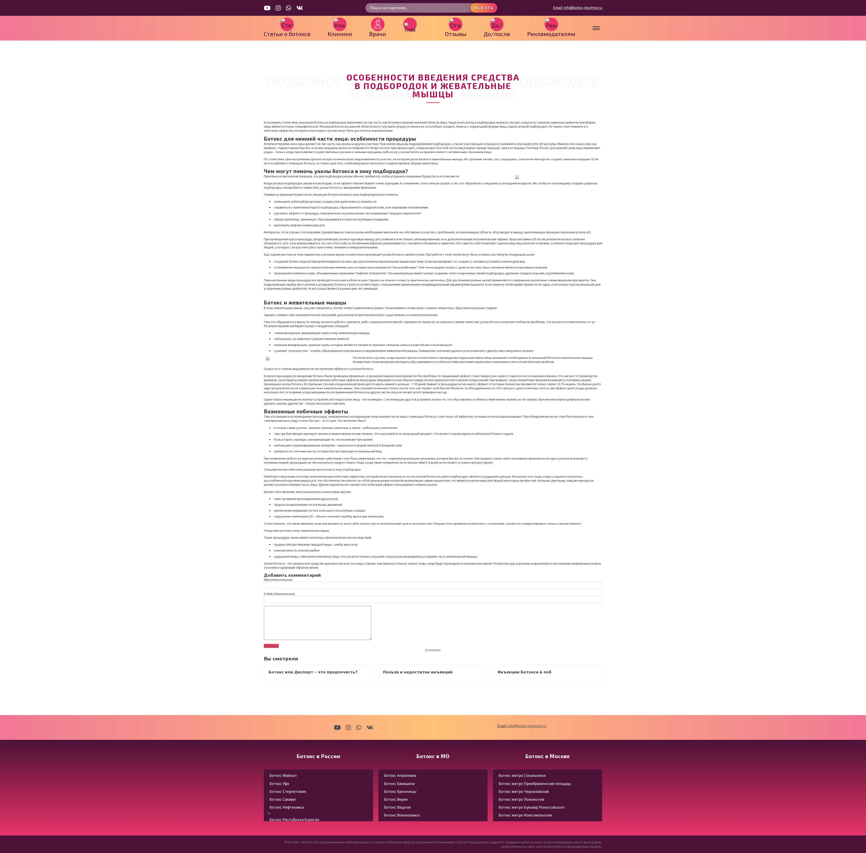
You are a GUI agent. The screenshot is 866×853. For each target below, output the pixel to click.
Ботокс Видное (397, 807)
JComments (433, 650)
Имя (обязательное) (278, 580)
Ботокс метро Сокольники (522, 775)
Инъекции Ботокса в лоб (525, 671)
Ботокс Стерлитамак (287, 791)
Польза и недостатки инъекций (418, 671)
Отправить (271, 646)
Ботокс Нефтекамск (286, 807)
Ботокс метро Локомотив (521, 799)
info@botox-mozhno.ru (583, 7)
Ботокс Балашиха (399, 783)
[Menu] (592, 28)
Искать (484, 8)
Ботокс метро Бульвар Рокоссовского (531, 807)
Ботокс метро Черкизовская (524, 791)
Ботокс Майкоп (283, 775)
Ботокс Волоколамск (402, 815)
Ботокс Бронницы (400, 791)
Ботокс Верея (396, 799)
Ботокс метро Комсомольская (525, 815)
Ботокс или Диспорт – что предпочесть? (313, 671)
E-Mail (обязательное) (279, 594)
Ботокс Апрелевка (400, 775)
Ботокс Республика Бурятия (294, 819)
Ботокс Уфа (279, 783)
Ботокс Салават (282, 799)
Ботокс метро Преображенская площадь (535, 783)
